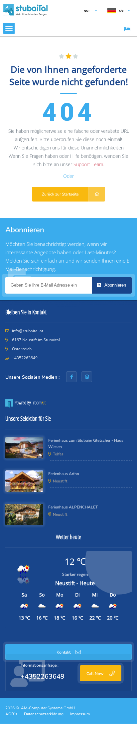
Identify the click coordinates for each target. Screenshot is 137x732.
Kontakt (63, 652)
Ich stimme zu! (68, 709)
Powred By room (29, 402)
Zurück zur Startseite (60, 194)
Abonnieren (114, 285)
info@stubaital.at (27, 331)
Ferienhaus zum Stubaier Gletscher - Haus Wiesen (85, 443)
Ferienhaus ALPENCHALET (73, 507)
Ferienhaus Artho (63, 473)
